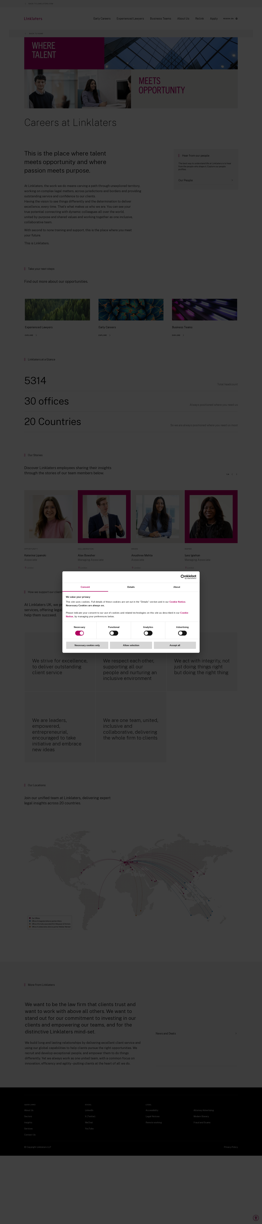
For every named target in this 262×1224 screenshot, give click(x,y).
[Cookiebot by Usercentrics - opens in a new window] (183, 577)
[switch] (113, 633)
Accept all (175, 645)
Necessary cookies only (87, 645)
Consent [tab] (85, 587)
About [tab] (176, 587)
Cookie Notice (177, 601)
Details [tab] (131, 587)
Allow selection (131, 645)
